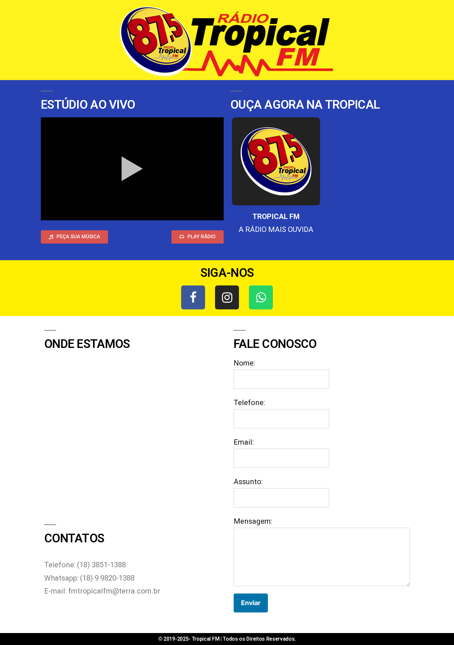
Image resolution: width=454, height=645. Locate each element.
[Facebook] (193, 297)
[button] (74, 237)
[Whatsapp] (261, 297)
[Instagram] (227, 297)
